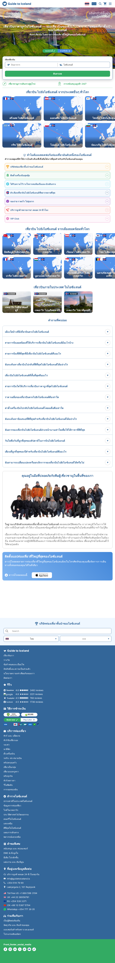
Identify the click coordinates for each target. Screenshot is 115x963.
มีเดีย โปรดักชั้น (11, 857)
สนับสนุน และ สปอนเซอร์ (16, 848)
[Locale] (87, 3)
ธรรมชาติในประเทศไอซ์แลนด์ (18, 801)
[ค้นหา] (100, 3)
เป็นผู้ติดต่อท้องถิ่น (12, 920)
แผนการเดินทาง (11, 832)
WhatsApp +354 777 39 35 (21, 909)
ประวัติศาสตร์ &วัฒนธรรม (16, 814)
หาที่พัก (7, 749)
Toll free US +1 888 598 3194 (22, 893)
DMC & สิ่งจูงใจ (11, 853)
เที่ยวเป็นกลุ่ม (10, 767)
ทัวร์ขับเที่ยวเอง (11, 740)
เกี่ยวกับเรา (9, 655)
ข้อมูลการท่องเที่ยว (12, 805)
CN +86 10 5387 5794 (18, 905)
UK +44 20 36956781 (18, 897)
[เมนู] (110, 3)
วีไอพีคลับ (8, 785)
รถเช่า (7, 744)
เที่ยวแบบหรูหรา (11, 771)
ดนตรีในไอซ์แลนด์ (12, 819)
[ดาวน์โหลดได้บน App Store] (42, 575)
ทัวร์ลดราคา (9, 780)
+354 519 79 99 (15, 883)
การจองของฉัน (11, 789)
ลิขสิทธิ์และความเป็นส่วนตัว (17, 669)
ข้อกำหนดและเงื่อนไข (14, 664)
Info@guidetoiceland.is (18, 878)
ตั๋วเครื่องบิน (9, 753)
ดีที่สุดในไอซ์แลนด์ (12, 828)
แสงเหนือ (8, 823)
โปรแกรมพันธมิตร (12, 934)
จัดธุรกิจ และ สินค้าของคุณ (16, 925)
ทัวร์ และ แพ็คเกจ (12, 735)
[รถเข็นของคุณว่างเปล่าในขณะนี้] (105, 3)
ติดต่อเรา (8, 678)
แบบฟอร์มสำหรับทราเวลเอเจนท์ (19, 929)
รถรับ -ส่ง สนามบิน (13, 758)
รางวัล (7, 660)
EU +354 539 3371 (17, 901)
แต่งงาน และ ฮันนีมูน (14, 862)
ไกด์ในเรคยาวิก (11, 810)
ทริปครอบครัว (10, 762)
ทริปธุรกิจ (8, 776)
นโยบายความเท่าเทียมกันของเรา (19, 673)
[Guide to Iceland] (16, 3)
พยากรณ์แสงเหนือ (12, 837)
